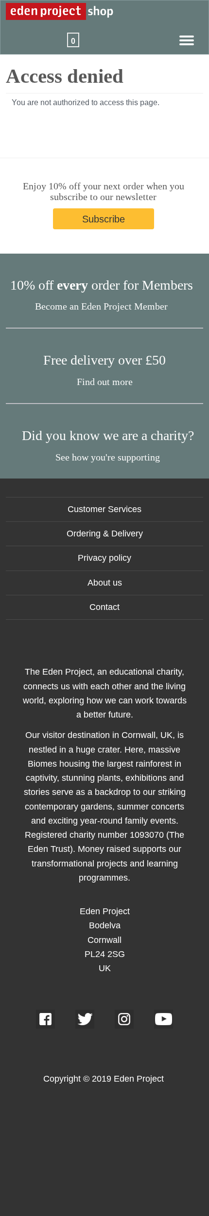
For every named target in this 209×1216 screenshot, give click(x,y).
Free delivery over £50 (104, 360)
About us (104, 583)
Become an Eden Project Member (101, 306)
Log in (44, 35)
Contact (104, 607)
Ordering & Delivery (105, 533)
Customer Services (104, 509)
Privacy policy (104, 558)
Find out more (105, 381)
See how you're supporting (107, 457)
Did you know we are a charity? (108, 435)
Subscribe (103, 219)
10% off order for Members (101, 285)
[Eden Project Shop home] (95, 10)
